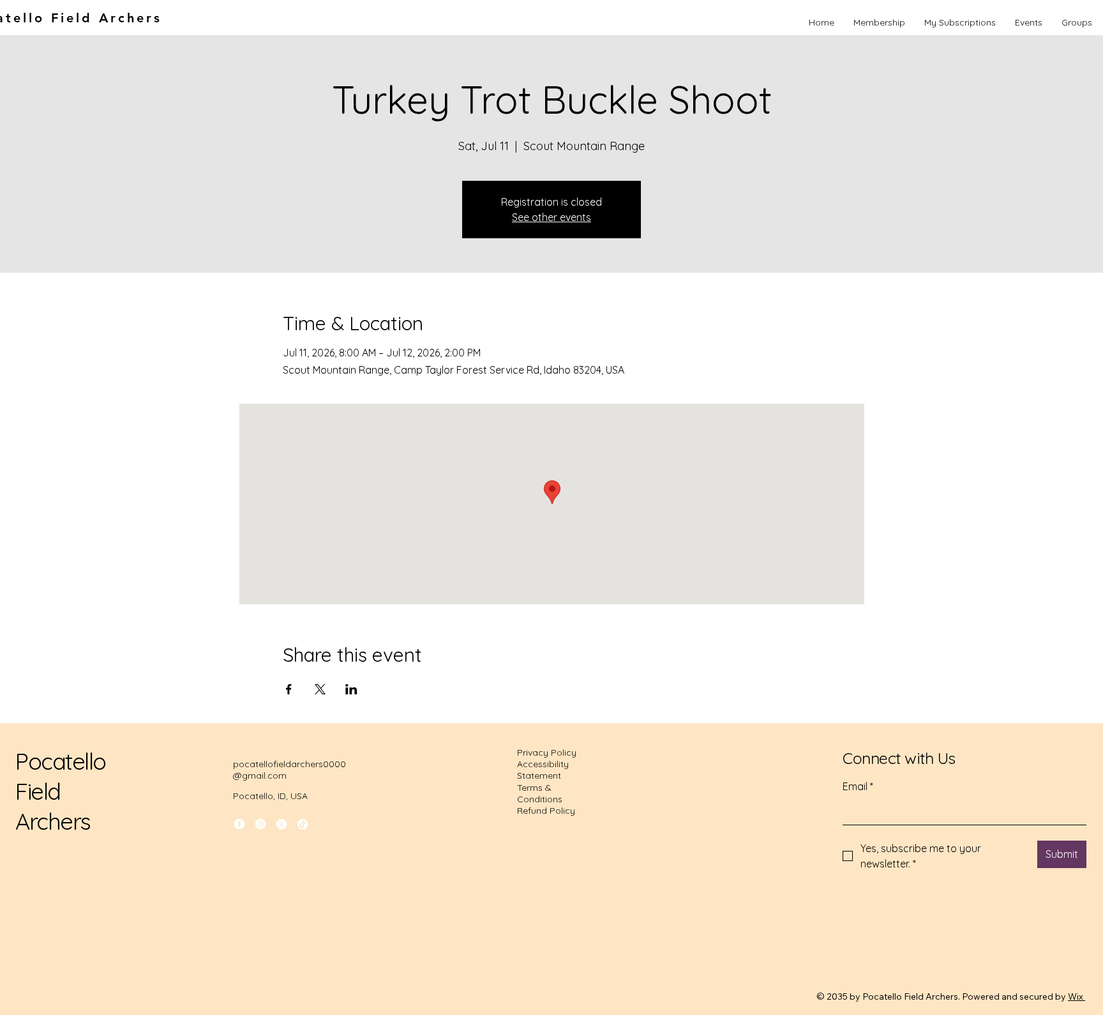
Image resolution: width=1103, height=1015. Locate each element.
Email (858, 786)
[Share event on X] (320, 689)
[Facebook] (239, 824)
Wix (1075, 996)
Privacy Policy (546, 752)
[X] (281, 824)
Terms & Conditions (539, 793)
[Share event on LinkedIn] (351, 689)
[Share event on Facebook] (289, 689)
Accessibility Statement (543, 769)
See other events (551, 217)
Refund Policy (546, 810)
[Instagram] (260, 824)
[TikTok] (302, 824)
